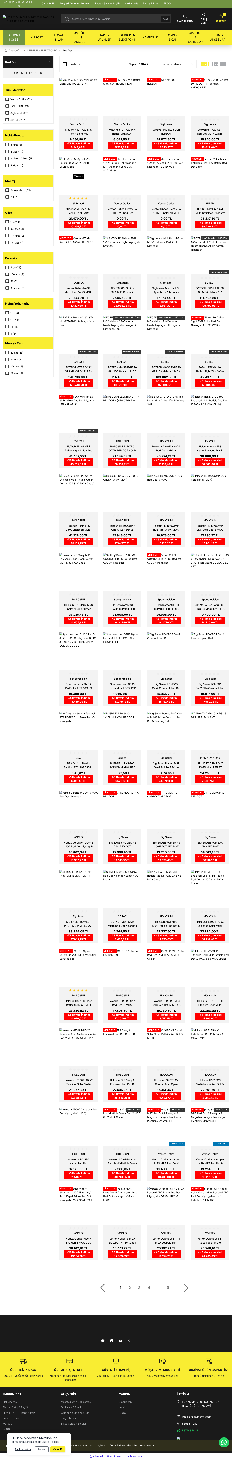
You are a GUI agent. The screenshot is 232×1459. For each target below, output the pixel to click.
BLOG (6, 1429)
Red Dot (67, 50)
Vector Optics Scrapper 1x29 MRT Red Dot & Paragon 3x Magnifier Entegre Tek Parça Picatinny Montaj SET (210, 1161)
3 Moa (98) (17, 144)
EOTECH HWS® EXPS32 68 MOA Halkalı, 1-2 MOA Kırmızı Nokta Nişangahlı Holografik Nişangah (210, 290)
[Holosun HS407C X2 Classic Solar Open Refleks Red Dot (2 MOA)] (166, 1047)
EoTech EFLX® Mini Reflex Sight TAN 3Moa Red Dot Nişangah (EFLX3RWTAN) (210, 369)
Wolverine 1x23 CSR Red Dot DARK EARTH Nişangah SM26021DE (210, 132)
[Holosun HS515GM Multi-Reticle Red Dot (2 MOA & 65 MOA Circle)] (210, 1047)
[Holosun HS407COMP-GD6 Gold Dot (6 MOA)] (210, 493)
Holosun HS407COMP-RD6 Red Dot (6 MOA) (166, 527)
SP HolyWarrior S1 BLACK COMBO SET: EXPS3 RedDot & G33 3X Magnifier (122, 607)
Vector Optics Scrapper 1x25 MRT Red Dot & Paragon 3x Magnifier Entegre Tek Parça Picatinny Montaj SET (166, 1161)
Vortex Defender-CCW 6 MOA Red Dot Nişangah (78, 844)
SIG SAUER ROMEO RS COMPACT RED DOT (166, 844)
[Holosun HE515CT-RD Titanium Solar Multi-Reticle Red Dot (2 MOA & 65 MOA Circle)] (210, 968)
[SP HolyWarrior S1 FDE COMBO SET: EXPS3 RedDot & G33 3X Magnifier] (166, 572)
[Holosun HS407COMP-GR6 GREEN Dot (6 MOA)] (122, 493)
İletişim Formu (11, 1418)
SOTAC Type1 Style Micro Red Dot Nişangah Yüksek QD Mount (122, 924)
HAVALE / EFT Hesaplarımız (19, 1412)
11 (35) (14, 326)
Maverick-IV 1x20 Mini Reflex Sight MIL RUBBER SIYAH (78, 132)
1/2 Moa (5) (17, 235)
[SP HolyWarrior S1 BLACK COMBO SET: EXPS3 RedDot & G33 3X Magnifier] (122, 572)
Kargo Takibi (68, 1418)
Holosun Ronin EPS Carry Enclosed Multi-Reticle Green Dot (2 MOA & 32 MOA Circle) (78, 528)
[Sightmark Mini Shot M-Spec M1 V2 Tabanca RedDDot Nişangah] (166, 255)
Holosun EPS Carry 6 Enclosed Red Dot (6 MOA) (122, 1082)
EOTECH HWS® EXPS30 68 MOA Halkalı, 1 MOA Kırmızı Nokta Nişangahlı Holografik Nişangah (166, 369)
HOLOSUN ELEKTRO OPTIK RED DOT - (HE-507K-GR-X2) (122, 449)
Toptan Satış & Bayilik (15, 1407)
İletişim (123, 1407)
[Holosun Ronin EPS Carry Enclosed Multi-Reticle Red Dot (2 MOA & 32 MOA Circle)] (210, 414)
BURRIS (210, 203)
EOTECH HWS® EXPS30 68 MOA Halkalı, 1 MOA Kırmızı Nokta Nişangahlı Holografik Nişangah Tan (122, 369)
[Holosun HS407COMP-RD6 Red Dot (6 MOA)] (166, 493)
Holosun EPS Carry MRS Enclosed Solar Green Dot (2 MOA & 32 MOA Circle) (78, 607)
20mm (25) (16, 352)
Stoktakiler (75, 64)
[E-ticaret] (115, 1456)
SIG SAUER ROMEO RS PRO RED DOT (122, 844)
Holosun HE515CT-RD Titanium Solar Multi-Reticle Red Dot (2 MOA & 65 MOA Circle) (210, 1003)
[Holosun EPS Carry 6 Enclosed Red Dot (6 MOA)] (122, 1047)
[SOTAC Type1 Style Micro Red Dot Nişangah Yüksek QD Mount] (122, 889)
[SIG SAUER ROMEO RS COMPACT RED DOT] (166, 810)
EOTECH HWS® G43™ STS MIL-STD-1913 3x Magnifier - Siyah (78, 369)
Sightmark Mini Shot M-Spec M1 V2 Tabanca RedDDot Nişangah (166, 290)
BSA (78, 757)
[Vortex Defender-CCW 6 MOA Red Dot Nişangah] (78, 810)
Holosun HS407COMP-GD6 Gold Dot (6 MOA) (210, 527)
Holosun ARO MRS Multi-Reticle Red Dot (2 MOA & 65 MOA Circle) (166, 924)
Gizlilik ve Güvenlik (72, 1407)
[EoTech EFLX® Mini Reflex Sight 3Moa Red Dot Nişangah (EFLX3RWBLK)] (78, 414)
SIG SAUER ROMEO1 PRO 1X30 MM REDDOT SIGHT (78, 924)
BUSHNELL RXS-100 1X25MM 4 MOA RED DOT (122, 765)
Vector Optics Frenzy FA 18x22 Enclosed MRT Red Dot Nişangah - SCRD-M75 (166, 211)
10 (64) (14, 312)
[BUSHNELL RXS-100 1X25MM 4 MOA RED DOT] (122, 731)
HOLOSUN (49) (19, 106)
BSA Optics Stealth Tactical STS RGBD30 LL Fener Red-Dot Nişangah (78, 765)
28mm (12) (16, 373)
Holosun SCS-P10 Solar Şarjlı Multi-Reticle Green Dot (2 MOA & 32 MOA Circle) (122, 1161)
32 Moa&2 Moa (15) (22, 158)
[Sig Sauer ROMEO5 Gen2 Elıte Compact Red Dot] (210, 651)
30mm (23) (17, 359)
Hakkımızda (10, 1401)
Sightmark (166, 124)
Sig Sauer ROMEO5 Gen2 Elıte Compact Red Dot (210, 686)
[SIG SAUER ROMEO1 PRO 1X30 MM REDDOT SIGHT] (78, 889)
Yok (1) (14, 197)
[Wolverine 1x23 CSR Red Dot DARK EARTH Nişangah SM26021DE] (210, 97)
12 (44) (14, 319)
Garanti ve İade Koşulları (75, 1412)
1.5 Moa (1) (16, 242)
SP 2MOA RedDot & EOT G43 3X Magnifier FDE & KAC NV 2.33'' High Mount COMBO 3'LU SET (210, 607)
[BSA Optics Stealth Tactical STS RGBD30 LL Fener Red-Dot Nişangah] (78, 731)
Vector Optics (78, 124)
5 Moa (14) (16, 165)
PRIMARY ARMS (210, 757)
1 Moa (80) (16, 221)
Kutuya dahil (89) (20, 190)
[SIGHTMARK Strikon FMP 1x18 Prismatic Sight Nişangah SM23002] (122, 255)
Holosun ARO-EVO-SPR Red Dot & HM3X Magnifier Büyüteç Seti (166, 449)
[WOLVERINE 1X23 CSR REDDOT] (166, 97)
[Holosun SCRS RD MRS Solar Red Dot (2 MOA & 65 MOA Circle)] (166, 968)
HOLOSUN (122, 441)
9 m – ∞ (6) (17, 288)
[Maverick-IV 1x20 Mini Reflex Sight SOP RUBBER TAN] (122, 97)
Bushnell (122, 757)
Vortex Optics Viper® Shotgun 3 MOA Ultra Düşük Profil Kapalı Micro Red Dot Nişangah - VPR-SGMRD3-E (78, 1241)
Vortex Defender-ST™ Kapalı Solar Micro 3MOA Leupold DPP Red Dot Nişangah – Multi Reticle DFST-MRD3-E (210, 1241)
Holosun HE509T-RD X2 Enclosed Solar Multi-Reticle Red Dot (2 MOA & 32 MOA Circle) (210, 924)
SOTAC (122, 916)
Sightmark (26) (19, 113)
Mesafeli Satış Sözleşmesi (76, 1401)
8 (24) (14, 333)
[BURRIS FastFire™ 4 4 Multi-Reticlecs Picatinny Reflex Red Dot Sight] (210, 176)
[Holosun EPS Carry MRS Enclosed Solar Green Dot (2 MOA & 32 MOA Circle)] (78, 572)
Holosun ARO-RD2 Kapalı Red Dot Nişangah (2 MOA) (78, 1161)
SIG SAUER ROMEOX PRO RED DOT (210, 844)
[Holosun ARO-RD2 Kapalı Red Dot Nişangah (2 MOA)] (78, 1127)
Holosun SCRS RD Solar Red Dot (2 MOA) (122, 1002)
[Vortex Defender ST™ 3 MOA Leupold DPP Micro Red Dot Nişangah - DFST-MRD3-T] (166, 1206)
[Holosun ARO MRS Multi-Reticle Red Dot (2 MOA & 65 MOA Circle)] (166, 889)
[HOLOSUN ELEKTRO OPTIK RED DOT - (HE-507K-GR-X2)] (122, 414)
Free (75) (15, 267)
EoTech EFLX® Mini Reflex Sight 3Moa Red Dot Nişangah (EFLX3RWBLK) (78, 449)
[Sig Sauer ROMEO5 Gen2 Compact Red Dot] (166, 651)
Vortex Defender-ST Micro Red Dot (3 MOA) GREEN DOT (78, 290)
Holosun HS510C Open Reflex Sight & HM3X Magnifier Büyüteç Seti (78, 1003)
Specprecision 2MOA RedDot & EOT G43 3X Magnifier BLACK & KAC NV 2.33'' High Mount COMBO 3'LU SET (78, 686)
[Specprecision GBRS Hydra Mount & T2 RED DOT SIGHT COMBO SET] (122, 651)
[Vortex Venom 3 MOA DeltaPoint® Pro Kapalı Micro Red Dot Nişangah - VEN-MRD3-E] (122, 1206)
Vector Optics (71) (21, 99)
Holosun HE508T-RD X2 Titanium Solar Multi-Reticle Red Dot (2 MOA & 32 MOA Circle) (78, 1082)
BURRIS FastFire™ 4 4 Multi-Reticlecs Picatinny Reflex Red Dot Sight (210, 211)
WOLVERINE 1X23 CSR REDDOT (166, 131)
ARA (165, 18)
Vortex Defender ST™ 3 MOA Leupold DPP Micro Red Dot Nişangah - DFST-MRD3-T (166, 1241)
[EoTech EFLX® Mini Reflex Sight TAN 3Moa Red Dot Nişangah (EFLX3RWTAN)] (210, 335)
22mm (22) (16, 366)
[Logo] (29, 19)
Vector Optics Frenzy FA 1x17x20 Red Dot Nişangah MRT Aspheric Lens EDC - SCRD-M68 (122, 211)
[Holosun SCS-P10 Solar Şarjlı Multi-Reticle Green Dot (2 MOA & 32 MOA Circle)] (122, 1127)
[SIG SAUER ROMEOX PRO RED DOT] (210, 810)
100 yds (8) (17, 274)
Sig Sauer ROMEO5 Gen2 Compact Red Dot (166, 686)
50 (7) (14, 281)
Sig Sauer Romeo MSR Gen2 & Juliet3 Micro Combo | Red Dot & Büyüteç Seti (166, 765)
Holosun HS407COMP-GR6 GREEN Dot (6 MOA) (122, 528)
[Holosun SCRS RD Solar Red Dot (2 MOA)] (122, 968)
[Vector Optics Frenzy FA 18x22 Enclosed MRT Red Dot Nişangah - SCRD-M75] (166, 176)
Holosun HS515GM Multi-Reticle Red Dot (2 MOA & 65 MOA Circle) (210, 1082)
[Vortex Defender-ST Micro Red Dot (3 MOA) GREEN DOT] (78, 255)
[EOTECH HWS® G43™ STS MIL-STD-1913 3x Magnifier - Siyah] (78, 335)
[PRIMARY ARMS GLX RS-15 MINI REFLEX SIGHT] (210, 731)
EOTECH (210, 282)
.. (158, 1288)
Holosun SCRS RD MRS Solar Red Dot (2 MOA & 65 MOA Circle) (166, 1003)
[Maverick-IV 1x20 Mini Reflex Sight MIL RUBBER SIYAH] (78, 97)
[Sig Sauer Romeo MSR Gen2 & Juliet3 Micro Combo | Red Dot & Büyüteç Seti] (166, 731)
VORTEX (79, 282)
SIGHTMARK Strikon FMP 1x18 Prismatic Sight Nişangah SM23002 (122, 290)
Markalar (8, 1423)
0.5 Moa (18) (18, 228)
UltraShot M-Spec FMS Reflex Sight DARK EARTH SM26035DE (78, 211)
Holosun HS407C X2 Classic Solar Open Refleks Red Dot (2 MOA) (166, 1082)
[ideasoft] (97, 1456)
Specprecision (122, 599)
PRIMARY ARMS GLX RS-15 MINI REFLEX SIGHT (210, 765)
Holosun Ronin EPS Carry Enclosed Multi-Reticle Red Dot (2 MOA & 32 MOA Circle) (210, 449)
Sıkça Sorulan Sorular (73, 1423)
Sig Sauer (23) (18, 119)
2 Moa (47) (16, 151)
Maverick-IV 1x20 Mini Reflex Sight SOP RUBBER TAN (122, 132)
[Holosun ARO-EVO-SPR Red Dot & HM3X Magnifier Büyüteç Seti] (166, 414)
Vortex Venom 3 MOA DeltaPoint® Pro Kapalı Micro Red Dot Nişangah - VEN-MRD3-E (122, 1241)
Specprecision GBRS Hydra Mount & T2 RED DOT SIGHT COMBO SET (122, 686)
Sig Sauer (166, 678)
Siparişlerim (125, 1401)
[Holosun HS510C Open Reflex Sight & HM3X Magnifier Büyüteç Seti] (78, 968)
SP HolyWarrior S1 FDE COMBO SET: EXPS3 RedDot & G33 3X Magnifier (166, 607)
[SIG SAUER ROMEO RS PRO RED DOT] (122, 810)
